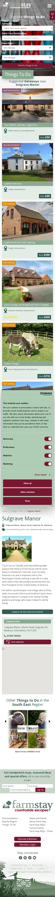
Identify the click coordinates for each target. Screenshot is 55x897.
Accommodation (10, 818)
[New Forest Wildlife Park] (27, 729)
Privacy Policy (38, 865)
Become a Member (27, 838)
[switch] (48, 447)
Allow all (27, 483)
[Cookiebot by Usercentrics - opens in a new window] (40, 394)
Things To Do (17, 511)
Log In (10, 872)
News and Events (38, 818)
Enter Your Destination (14, 33)
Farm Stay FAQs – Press (41, 831)
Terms (30, 868)
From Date (7, 43)
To (3, 53)
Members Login (28, 844)
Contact (41, 868)
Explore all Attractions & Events (27, 611)
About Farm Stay (38, 821)
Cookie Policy (16, 868)
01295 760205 (14, 635)
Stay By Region (9, 821)
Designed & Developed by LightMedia (34, 872)
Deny (27, 501)
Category (7, 23)
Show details (41, 475)
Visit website (17, 641)
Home (4, 511)
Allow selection (27, 492)
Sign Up (40, 789)
